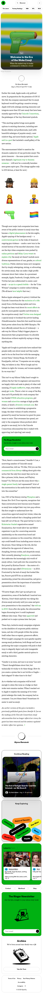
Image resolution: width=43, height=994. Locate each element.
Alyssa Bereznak (22, 84)
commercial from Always (12, 470)
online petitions (8, 253)
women (5, 401)
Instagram (20, 986)
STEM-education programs (22, 398)
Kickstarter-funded (9, 524)
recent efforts (32, 307)
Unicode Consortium (30, 114)
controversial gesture (10, 240)
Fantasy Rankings (17, 8)
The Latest (6, 8)
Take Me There (21, 969)
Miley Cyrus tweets (26, 253)
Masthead (21, 888)
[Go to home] (3, 3)
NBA (27, 8)
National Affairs (13, 869)
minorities (15, 401)
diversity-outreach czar (25, 405)
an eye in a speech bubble (18, 284)
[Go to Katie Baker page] (6, 792)
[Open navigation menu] (39, 3)
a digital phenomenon (16, 233)
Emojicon (25, 555)
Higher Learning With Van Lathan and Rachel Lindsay (16, 876)
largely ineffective (18, 388)
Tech (21, 53)
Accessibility (21, 982)
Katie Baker (14, 792)
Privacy (19, 978)
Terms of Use (11, 978)
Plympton (31, 497)
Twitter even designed (32, 314)
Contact (8, 888)
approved (30, 616)
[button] (21, 3)
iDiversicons (26, 569)
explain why (6, 257)
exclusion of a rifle (32, 300)
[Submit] (37, 448)
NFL (33, 8)
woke (12, 391)
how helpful (17, 291)
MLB (39, 8)
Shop (35, 888)
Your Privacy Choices (29, 978)
